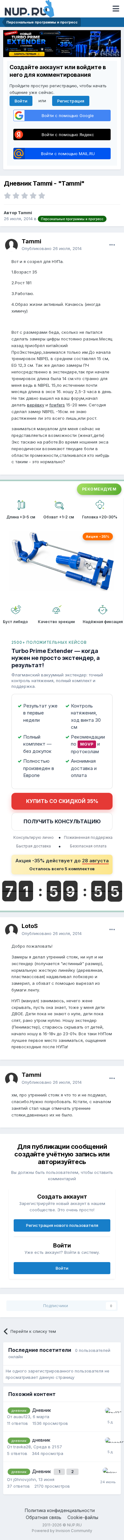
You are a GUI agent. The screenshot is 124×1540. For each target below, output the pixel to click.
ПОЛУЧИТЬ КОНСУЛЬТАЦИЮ (62, 821)
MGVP (86, 744)
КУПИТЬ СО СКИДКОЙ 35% (62, 801)
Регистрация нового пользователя (62, 1225)
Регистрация (70, 100)
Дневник (41, 1410)
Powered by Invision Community (62, 1530)
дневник (41, 1440)
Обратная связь (43, 1517)
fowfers (57, 404)
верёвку (35, 404)
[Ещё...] (112, 245)
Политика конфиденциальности (60, 1510)
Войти (21, 100)
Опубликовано (52, 248)
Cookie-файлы (82, 1517)
